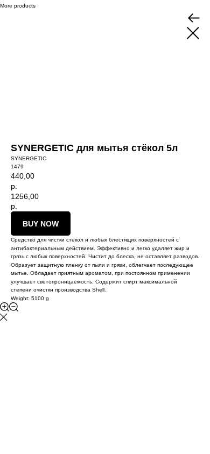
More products (18, 6)
